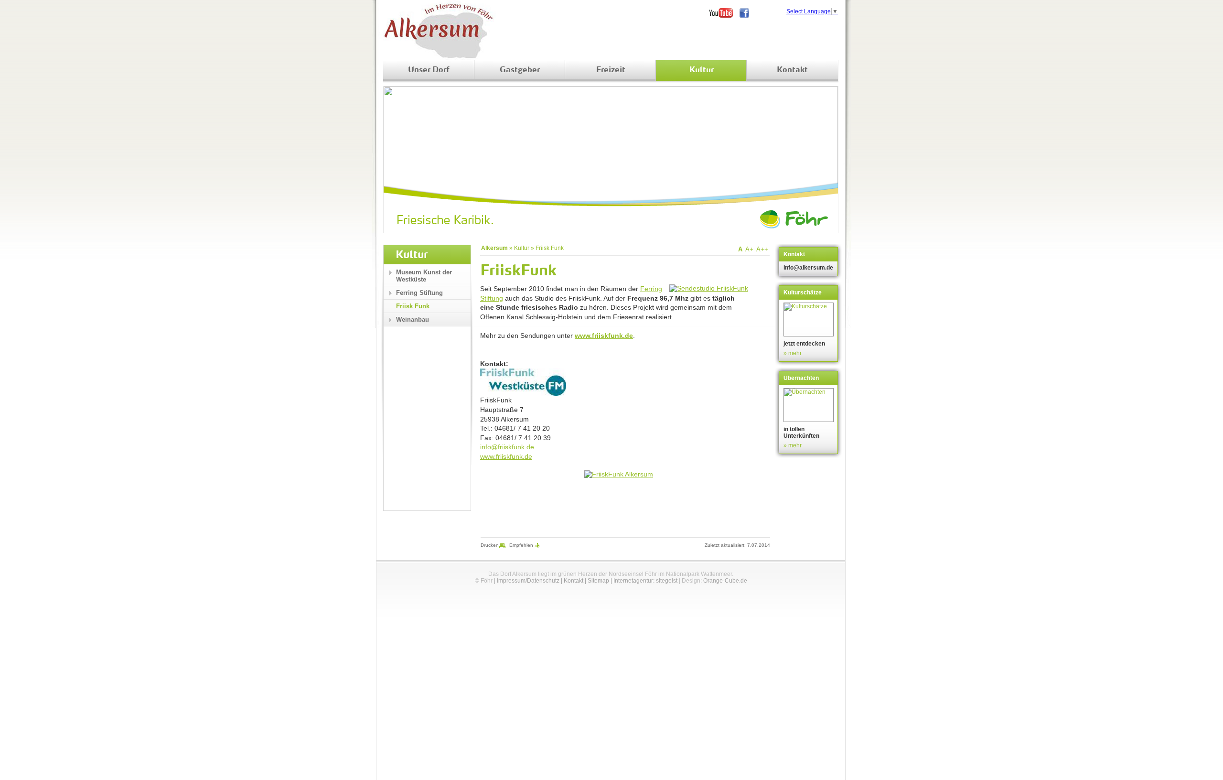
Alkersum (494, 248)
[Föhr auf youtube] (724, 13)
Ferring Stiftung (419, 292)
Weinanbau (412, 319)
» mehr (792, 353)
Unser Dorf (429, 70)
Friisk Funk (550, 248)
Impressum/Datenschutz (528, 580)
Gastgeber (520, 70)
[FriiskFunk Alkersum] (618, 474)
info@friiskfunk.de (507, 447)
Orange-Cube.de (725, 580)
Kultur (701, 70)
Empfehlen (521, 545)
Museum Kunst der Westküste (424, 276)
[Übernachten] (809, 405)
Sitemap (598, 580)
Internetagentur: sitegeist (645, 580)
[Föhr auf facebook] (748, 13)
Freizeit (610, 70)
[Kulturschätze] (809, 319)
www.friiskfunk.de (604, 335)
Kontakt (792, 70)
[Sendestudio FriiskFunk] (708, 288)
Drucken (490, 545)
